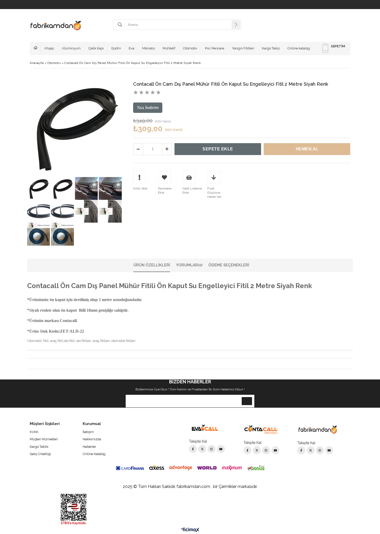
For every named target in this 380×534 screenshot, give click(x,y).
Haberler (89, 447)
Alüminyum (71, 48)
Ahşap (49, 48)
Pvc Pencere (214, 48)
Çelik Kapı (96, 48)
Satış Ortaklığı (40, 454)
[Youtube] (221, 449)
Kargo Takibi (39, 447)
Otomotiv (190, 48)
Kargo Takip (271, 48)
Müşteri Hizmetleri (44, 439)
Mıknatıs (148, 48)
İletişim (88, 432)
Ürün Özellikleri (151, 265)
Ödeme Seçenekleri (228, 265)
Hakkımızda (92, 439)
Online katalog (298, 48)
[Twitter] (202, 449)
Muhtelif (169, 48)
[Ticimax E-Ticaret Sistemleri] (190, 530)
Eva (131, 48)
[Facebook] (193, 449)
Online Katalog (94, 454)
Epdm (116, 48)
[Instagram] (212, 449)
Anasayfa (37, 48)
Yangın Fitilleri (243, 48)
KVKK (34, 432)
